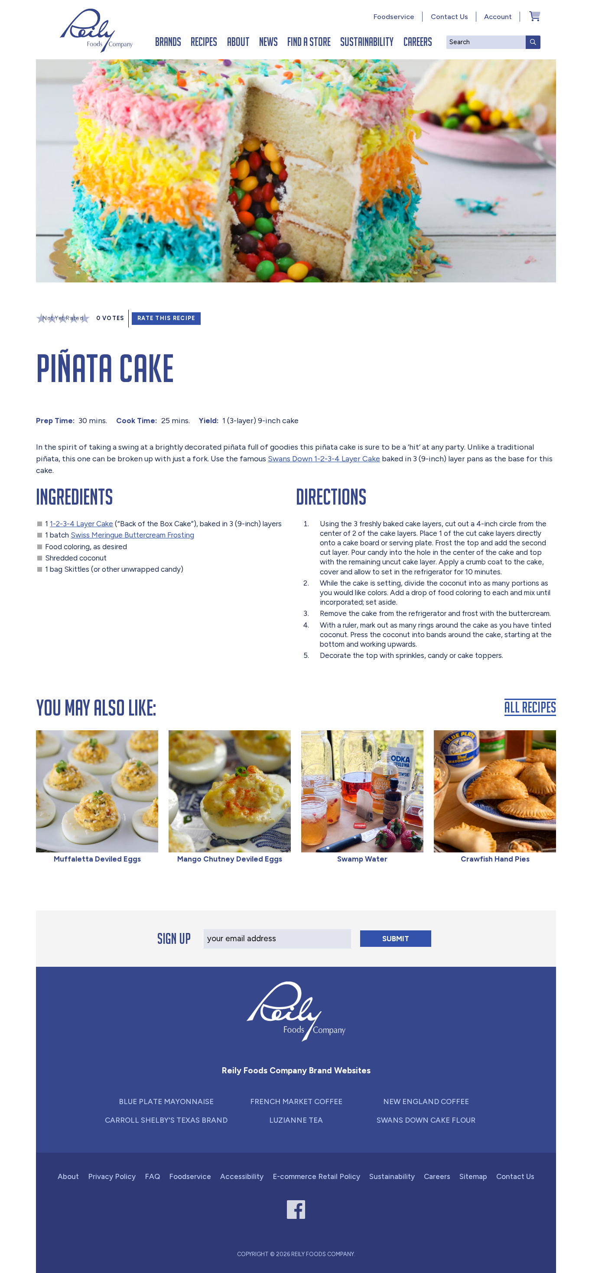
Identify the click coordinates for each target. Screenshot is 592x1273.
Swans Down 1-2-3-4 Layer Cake (324, 458)
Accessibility (241, 1176)
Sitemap (473, 1176)
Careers (417, 41)
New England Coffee (426, 1101)
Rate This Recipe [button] (166, 318)
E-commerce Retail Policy (316, 1176)
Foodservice (394, 17)
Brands (168, 41)
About (238, 41)
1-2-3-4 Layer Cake (81, 523)
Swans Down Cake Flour (426, 1120)
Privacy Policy (112, 1176)
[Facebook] (296, 1209)
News (268, 41)
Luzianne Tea (296, 1120)
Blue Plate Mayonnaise (166, 1101)
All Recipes (530, 707)
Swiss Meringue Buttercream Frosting (132, 535)
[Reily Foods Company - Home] (96, 31)
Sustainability (367, 41)
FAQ (152, 1176)
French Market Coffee (296, 1101)
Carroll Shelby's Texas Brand (166, 1120)
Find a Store (309, 41)
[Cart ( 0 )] (534, 16)
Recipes (204, 41)
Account (498, 17)
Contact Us (449, 17)
